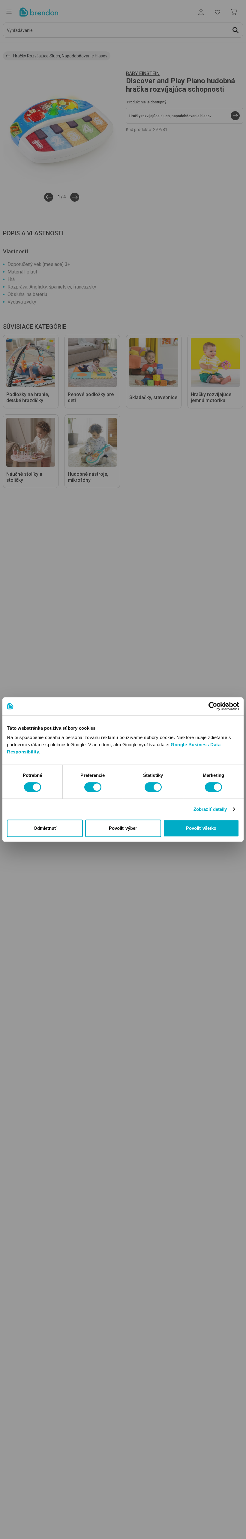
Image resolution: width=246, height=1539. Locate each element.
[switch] (92, 787)
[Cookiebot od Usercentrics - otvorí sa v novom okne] (213, 706)
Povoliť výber (123, 828)
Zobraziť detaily (210, 809)
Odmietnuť (45, 828)
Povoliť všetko (201, 828)
